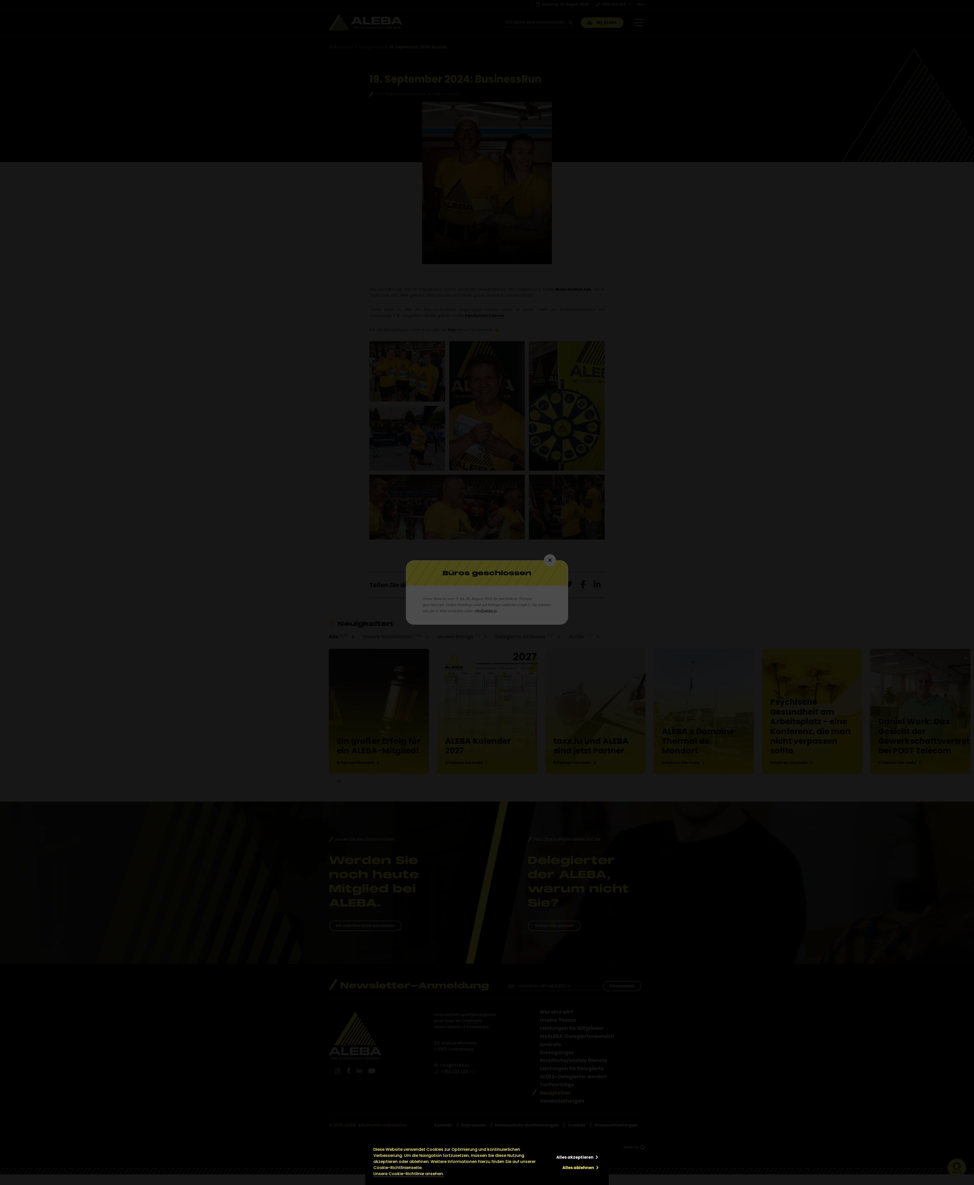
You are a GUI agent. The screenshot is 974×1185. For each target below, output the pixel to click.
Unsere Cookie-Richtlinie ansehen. (408, 1174)
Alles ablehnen (578, 1168)
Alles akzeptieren (575, 1157)
